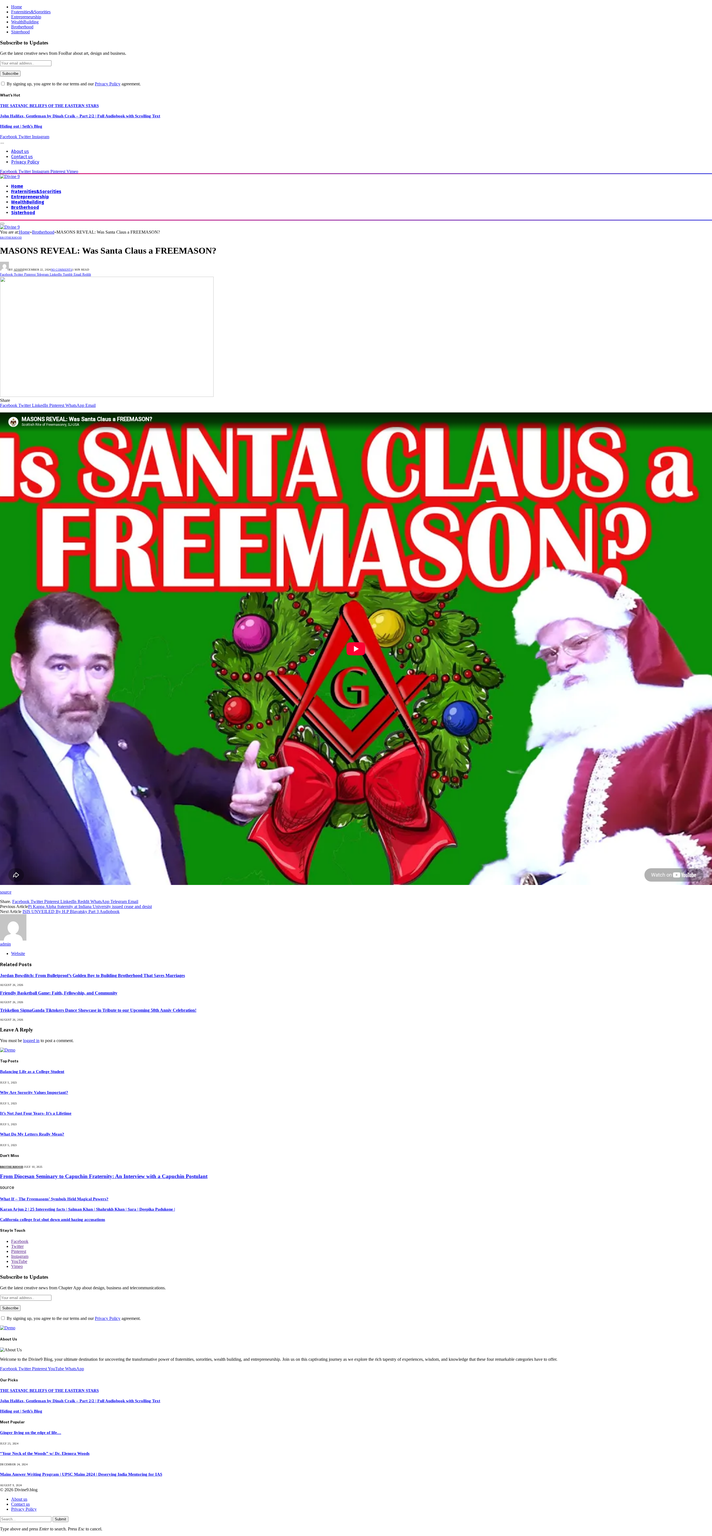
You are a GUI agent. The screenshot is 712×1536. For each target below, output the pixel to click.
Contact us (22, 156)
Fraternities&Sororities (31, 11)
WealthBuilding (25, 21)
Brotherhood (22, 26)
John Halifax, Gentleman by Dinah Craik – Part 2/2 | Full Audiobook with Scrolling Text (80, 116)
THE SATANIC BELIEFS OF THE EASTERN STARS (49, 105)
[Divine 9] (10, 176)
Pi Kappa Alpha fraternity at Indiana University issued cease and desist (90, 906)
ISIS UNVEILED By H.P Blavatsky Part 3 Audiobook (71, 911)
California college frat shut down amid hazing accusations (52, 1219)
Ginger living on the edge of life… (30, 1432)
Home (16, 6)
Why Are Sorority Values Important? (34, 1092)
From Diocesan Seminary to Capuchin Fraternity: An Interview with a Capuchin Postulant (103, 1176)
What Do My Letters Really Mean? (32, 1134)
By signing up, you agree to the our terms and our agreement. (73, 83)
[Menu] (2, 143)
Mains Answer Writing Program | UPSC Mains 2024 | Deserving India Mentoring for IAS (81, 1474)
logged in (31, 1040)
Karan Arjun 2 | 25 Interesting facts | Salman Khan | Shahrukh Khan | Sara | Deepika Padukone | (87, 1209)
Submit (60, 1519)
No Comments (61, 269)
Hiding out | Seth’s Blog (21, 126)
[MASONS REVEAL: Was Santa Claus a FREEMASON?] (107, 395)
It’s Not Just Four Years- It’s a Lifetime (35, 1113)
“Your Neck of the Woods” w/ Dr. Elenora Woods (45, 1453)
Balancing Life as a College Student (32, 1071)
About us (20, 151)
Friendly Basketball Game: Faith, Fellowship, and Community (58, 993)
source (5, 892)
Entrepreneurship (26, 16)
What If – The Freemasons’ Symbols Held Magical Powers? (54, 1199)
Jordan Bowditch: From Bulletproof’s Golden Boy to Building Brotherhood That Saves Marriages (92, 975)
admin (18, 269)
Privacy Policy (107, 83)
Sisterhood (20, 31)
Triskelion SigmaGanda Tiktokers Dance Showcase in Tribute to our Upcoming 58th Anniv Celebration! (98, 1010)
